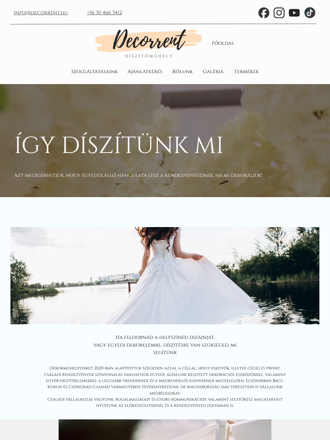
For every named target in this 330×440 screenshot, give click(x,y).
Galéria (213, 71)
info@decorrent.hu (41, 12)
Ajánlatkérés (145, 71)
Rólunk (182, 71)
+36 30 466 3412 (104, 12)
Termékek (246, 71)
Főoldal (223, 43)
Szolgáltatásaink (94, 71)
